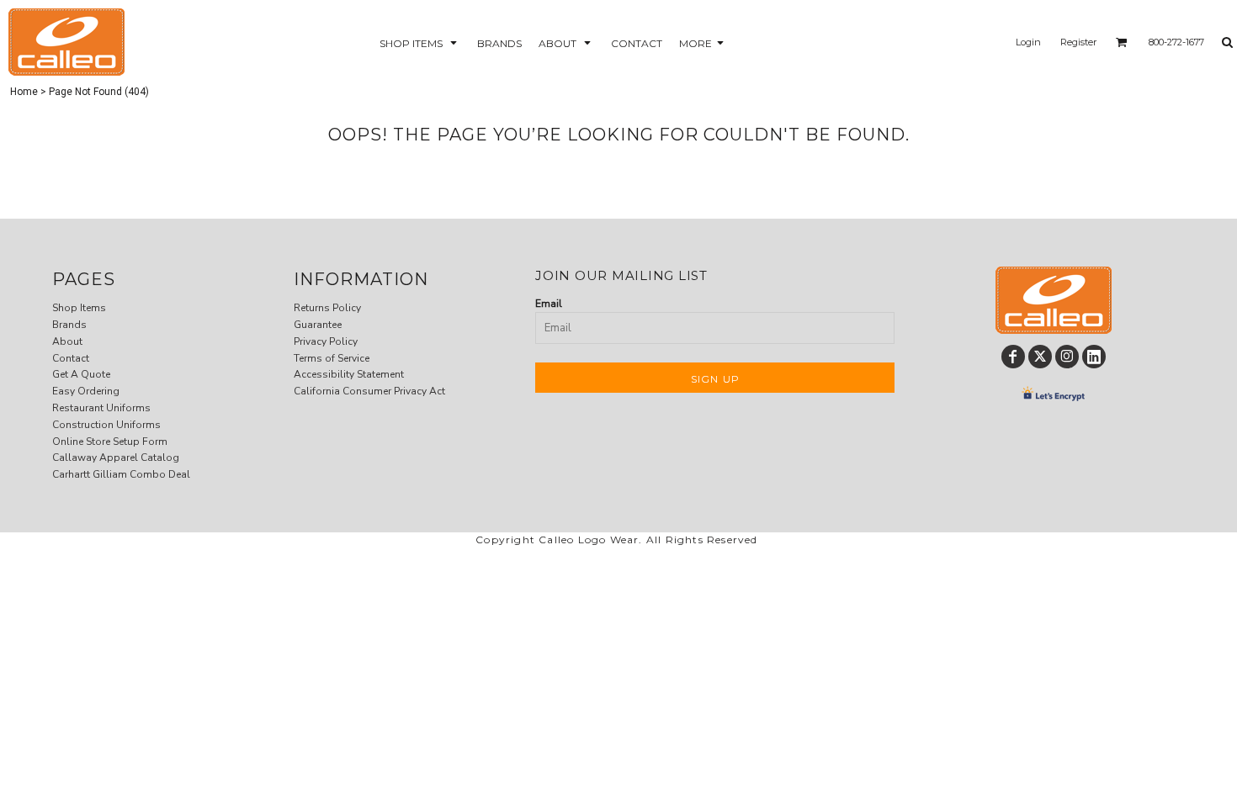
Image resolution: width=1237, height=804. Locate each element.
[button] (420, 42)
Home (24, 92)
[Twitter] (1040, 356)
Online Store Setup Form (109, 441)
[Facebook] (1013, 356)
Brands (69, 324)
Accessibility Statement (349, 374)
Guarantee (318, 324)
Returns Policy (327, 308)
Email (548, 303)
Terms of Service (331, 358)
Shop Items (79, 308)
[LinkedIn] (1094, 356)
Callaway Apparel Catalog (115, 457)
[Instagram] (1067, 356)
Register (1078, 42)
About (67, 341)
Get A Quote (81, 374)
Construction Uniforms (106, 424)
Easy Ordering (85, 391)
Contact (70, 358)
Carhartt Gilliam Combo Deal (121, 474)
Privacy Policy (326, 341)
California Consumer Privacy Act (369, 391)
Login (1028, 42)
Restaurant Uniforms (101, 408)
